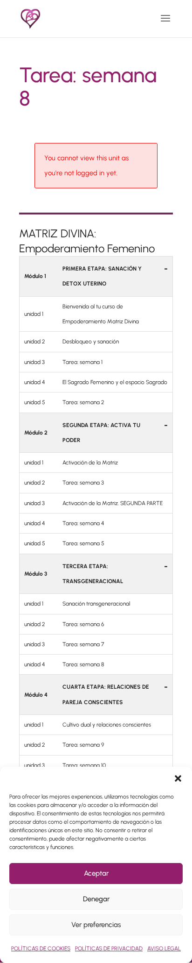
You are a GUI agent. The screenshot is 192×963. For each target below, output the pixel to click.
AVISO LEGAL (164, 948)
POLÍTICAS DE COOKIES (40, 948)
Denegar (96, 899)
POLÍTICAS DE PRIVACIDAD (109, 948)
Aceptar (96, 873)
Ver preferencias (96, 924)
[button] (178, 778)
